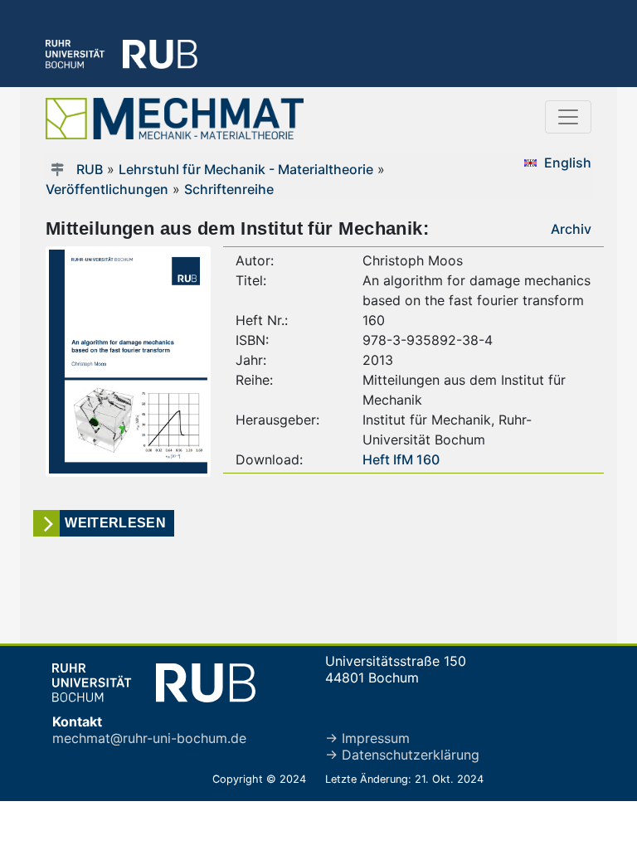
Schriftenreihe (229, 189)
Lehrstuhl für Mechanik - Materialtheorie (246, 169)
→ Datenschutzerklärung (402, 754)
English (567, 162)
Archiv (571, 229)
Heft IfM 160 (401, 459)
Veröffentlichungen (107, 189)
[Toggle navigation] (568, 117)
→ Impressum (367, 738)
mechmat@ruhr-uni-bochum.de (149, 738)
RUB (89, 169)
